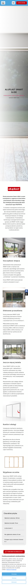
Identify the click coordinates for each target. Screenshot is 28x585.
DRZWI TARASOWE (20, 95)
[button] (13, 2)
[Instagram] (26, 293)
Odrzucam (14, 582)
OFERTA (13, 95)
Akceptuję (14, 574)
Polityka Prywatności (11, 569)
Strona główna (7, 95)
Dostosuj (14, 578)
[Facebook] (26, 291)
